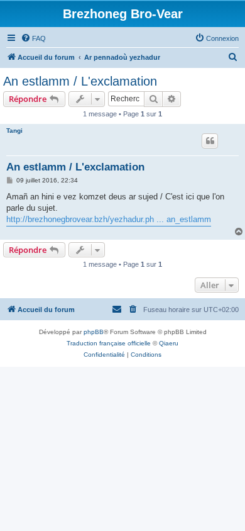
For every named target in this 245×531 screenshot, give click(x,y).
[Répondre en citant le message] (210, 140)
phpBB (94, 331)
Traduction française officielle (109, 343)
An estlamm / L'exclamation (80, 81)
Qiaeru (168, 343)
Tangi (14, 130)
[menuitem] (33, 38)
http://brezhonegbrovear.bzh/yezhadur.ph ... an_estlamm (108, 219)
